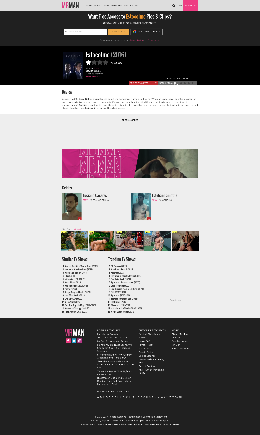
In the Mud (72, 301)
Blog (126, 5)
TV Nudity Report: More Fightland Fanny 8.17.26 (115, 373)
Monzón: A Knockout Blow (79, 269)
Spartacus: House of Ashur (125, 282)
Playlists (105, 5)
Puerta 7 (71, 288)
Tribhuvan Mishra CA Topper (126, 275)
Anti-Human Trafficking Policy (151, 371)
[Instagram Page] (79, 340)
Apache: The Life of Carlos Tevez (81, 266)
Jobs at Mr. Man (180, 348)
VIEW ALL (173, 397)
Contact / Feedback (149, 334)
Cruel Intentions (121, 285)
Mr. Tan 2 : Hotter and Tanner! (113, 341)
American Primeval (122, 269)
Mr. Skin (176, 345)
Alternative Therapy (78, 308)
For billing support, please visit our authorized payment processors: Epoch (130, 420)
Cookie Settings (147, 356)
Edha (70, 275)
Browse (97, 5)
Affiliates (176, 337)
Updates (89, 5)
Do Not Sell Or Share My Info (152, 361)
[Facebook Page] (68, 340)
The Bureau (118, 301)
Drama (96, 68)
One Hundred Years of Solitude (127, 288)
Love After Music (75, 295)
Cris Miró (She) (74, 298)
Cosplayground (180, 341)
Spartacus (120, 295)
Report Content (147, 366)
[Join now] (190, 5)
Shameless (121, 305)
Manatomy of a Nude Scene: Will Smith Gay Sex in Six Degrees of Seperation (114, 348)
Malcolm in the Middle (126, 308)
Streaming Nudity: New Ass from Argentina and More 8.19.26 (114, 356)
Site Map (143, 337)
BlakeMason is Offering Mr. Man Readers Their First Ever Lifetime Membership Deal (114, 381)
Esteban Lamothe (164, 195)
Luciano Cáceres (95, 195)
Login (180, 5)
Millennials (75, 279)
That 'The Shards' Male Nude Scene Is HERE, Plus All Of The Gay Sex (115, 364)
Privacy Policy (136, 40)
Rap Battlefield (77, 285)
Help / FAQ (144, 341)
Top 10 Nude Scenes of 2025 (112, 337)
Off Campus (119, 266)
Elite (118, 292)
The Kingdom (76, 311)
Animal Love (73, 282)
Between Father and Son (124, 298)
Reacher (117, 272)
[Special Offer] (130, 151)
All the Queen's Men (122, 311)
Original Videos (116, 5)
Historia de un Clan (76, 272)
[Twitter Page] (74, 340)
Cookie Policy (146, 352)
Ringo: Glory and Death (78, 292)
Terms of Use (154, 40)
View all (78, 229)
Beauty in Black (121, 279)
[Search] (174, 5)
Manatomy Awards (107, 334)
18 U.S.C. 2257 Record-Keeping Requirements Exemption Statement (130, 417)
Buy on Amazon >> (93, 76)
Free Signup (118, 31)
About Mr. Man (180, 334)
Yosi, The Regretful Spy (80, 305)
